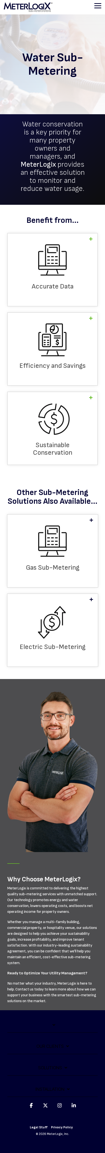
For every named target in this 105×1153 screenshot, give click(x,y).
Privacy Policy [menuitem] (62, 1127)
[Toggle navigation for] (52, 1027)
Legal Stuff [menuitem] (39, 1127)
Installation (49, 1089)
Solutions (50, 1067)
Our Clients (50, 1046)
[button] (97, 5)
